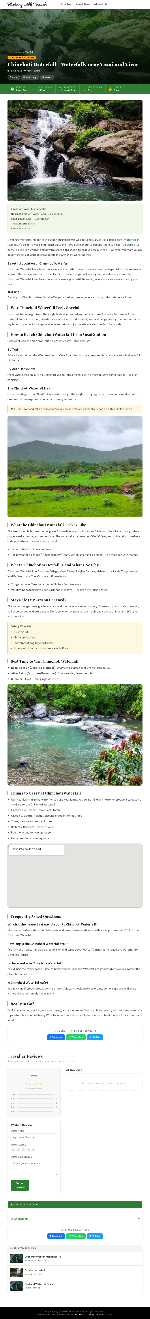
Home (10, 52)
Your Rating (19, 1145)
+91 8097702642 (84, 1314)
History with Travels (28, 4)
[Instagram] (136, 4)
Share (15, 77)
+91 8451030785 (103, 1314)
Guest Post (82, 4)
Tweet (48, 77)
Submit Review (20, 1185)
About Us (100, 4)
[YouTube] (141, 4)
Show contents (75, 1218)
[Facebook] (131, 4)
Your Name (18, 1131)
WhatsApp (31, 77)
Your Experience (21, 1157)
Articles (65, 4)
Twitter (96, 1037)
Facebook (57, 1037)
